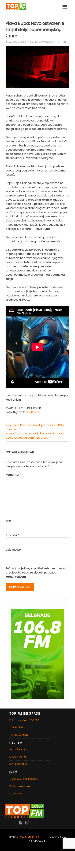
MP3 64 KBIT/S (18, 756)
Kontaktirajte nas (19, 786)
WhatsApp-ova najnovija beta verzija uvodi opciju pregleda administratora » (35, 435)
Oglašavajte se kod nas (23, 779)
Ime (9, 521)
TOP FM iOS (16, 727)
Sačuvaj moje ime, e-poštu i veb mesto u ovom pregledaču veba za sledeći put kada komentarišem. (37, 572)
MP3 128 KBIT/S (18, 764)
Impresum (15, 793)
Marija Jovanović (41, 42)
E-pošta (12, 535)
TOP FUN (61, 42)
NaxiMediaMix (32, 837)
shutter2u (33, 412)
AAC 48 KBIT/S (18, 749)
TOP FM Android (18, 734)
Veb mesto (13, 550)
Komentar (14, 475)
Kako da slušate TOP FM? (24, 720)
